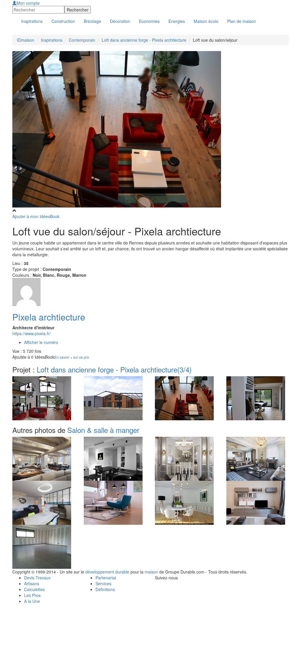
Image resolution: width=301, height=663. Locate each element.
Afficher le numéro (41, 342)
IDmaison (25, 40)
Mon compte (28, 3)
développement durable (107, 572)
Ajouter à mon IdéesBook (35, 216)
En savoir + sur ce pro (71, 357)
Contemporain (82, 40)
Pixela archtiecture (48, 317)
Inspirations (51, 40)
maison (151, 572)
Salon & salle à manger (103, 430)
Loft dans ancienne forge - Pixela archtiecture (144, 40)
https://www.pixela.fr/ (31, 333)
